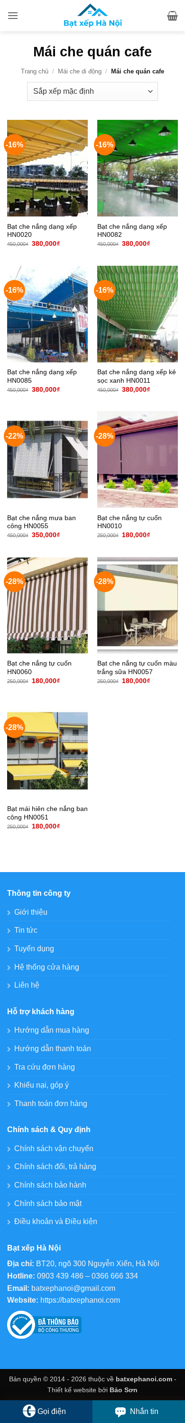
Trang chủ (34, 71)
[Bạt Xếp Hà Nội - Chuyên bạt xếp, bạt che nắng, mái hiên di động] (92, 15)
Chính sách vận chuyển (53, 1148)
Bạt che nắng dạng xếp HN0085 (42, 376)
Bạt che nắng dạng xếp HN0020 (42, 231)
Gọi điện (51, 1411)
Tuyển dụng (34, 949)
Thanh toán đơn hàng (50, 1103)
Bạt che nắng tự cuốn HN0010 (129, 522)
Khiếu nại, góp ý (41, 1085)
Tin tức (25, 930)
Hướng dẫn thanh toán (52, 1049)
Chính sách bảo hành (50, 1185)
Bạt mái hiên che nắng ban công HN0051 (47, 813)
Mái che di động (80, 71)
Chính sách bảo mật (48, 1203)
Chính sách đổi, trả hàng (55, 1166)
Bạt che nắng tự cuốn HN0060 (39, 667)
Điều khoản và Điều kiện (55, 1221)
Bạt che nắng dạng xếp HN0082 (132, 231)
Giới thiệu (30, 912)
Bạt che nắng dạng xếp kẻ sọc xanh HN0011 (136, 376)
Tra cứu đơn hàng (44, 1067)
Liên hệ (26, 985)
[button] (12, 15)
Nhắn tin (144, 1411)
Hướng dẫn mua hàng (51, 1030)
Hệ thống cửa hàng (46, 967)
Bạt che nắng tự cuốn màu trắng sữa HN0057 (137, 667)
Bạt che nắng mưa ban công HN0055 (41, 522)
